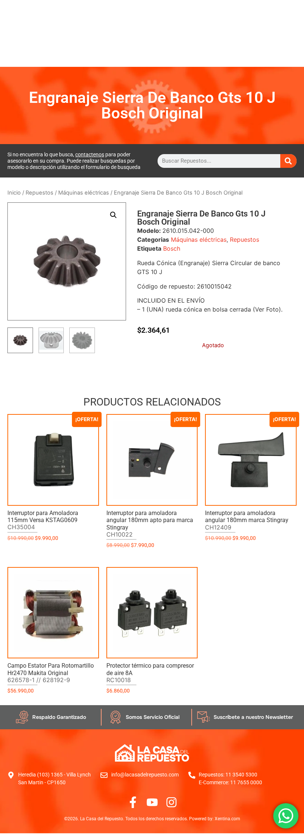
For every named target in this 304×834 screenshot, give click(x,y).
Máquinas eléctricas (83, 192)
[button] (113, 215)
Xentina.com (227, 818)
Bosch (171, 248)
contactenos (89, 154)
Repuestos (39, 192)
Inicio (14, 192)
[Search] (288, 161)
